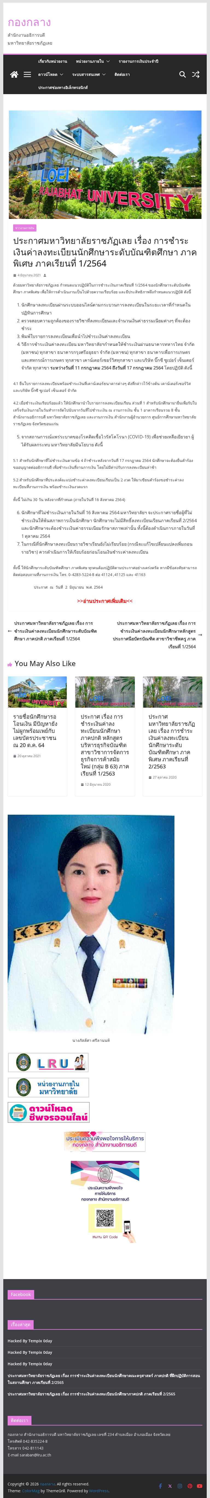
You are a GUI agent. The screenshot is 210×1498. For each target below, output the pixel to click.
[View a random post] (195, 74)
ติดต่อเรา (122, 74)
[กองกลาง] (14, 74)
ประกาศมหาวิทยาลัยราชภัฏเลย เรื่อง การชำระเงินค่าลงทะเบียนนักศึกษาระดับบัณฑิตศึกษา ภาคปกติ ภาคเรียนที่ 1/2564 (55, 631)
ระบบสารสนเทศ (86, 74)
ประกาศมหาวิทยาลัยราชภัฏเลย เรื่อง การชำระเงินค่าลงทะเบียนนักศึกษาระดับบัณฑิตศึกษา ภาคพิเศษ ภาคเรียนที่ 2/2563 (171, 741)
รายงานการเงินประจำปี (138, 61)
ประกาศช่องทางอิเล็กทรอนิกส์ (63, 87)
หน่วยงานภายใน (90, 61)
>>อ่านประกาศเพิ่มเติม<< (105, 600)
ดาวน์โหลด (47, 74)
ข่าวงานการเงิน (24, 228)
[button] (107, 61)
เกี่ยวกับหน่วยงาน (52, 61)
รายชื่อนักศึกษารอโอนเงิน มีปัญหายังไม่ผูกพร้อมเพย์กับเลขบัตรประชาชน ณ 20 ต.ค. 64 (35, 731)
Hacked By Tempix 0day (30, 1340)
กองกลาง (29, 21)
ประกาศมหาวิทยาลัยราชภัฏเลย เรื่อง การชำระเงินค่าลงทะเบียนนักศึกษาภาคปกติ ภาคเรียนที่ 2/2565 (91, 1393)
